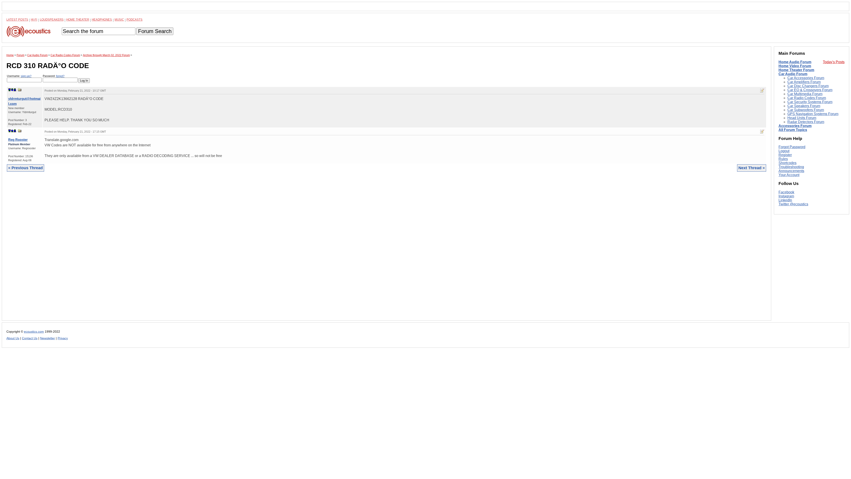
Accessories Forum (795, 126)
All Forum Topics (793, 130)
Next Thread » (751, 168)
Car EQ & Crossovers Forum (809, 90)
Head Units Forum (801, 118)
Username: (19, 76)
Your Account (789, 175)
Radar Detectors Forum (805, 122)
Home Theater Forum (796, 70)
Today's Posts (834, 62)
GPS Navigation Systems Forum (812, 114)
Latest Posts (17, 19)
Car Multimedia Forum (804, 94)
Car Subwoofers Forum (805, 110)
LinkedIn (785, 200)
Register (785, 155)
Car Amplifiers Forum (804, 82)
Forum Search (155, 31)
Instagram (786, 196)
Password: (53, 76)
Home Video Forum (795, 66)
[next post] (12, 89)
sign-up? (26, 76)
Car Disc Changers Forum (808, 86)
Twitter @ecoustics (793, 204)
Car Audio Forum (793, 74)
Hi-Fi (34, 19)
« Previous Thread (25, 168)
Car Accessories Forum (805, 78)
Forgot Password (792, 147)
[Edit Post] (762, 90)
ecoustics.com (34, 331)
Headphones (102, 19)
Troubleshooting (791, 167)
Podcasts (134, 19)
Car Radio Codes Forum (806, 98)
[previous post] (12, 131)
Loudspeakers (52, 19)
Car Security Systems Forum (809, 102)
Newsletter (47, 338)
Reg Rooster (18, 139)
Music (119, 19)
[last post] (15, 89)
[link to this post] (20, 89)
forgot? (60, 76)
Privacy (63, 338)
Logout (784, 151)
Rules (783, 159)
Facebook (786, 192)
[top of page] (9, 89)
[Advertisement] (139, 249)
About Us (12, 338)
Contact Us (29, 338)
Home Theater (77, 19)
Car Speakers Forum (803, 106)
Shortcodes (787, 163)
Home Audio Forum (795, 62)
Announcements (791, 171)
